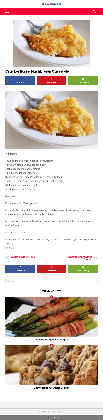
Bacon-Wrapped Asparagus (51, 339)
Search (94, 11)
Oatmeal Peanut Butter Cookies (52, 387)
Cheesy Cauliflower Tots (23, 257)
